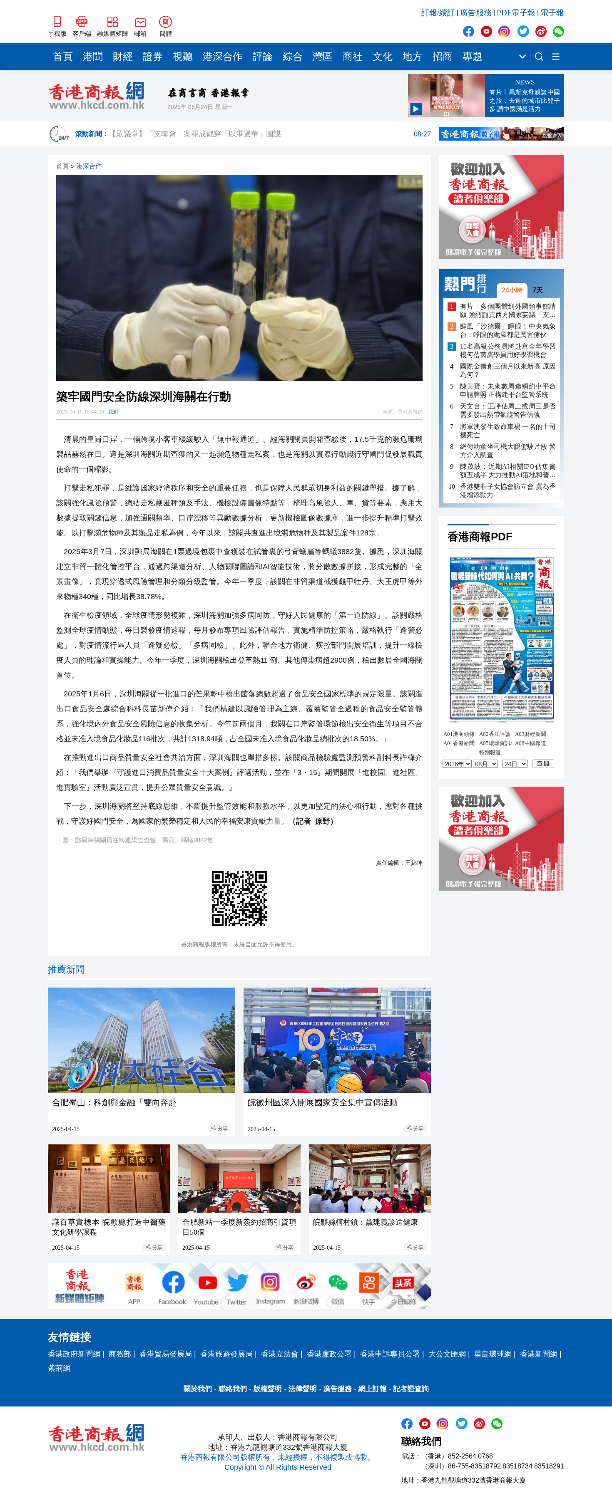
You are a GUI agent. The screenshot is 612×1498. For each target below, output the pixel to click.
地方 (413, 56)
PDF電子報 (516, 12)
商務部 (120, 1354)
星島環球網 (493, 1354)
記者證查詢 (411, 1389)
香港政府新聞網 (74, 1354)
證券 (153, 56)
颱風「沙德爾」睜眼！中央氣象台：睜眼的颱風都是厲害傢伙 (508, 330)
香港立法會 (280, 1354)
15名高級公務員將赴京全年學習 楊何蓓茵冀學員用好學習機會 (508, 350)
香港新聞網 (538, 1354)
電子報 (552, 12)
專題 (473, 56)
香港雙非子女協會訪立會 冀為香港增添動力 (508, 490)
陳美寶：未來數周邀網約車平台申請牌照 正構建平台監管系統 (508, 390)
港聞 (93, 56)
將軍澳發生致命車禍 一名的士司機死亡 (508, 430)
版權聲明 (268, 1389)
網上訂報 (372, 1389)
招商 (443, 56)
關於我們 (198, 1389)
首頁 (63, 56)
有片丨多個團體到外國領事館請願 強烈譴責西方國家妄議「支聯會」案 (508, 310)
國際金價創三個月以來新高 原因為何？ (508, 370)
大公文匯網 (447, 1354)
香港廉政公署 (329, 1354)
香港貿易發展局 (165, 1354)
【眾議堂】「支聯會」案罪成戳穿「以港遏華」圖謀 (270, 139)
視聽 (183, 56)
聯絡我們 (233, 1389)
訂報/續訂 (438, 12)
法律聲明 (303, 1389)
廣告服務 (476, 12)
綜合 (293, 56)
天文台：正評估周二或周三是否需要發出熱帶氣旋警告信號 (508, 410)
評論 (263, 56)
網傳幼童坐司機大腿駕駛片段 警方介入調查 (508, 450)
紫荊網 (59, 1368)
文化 (383, 56)
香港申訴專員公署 (390, 1354)
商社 (353, 56)
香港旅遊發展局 (226, 1354)
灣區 (323, 56)
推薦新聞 (66, 969)
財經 (123, 56)
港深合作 (223, 56)
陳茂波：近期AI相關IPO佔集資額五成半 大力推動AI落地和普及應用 (508, 471)
